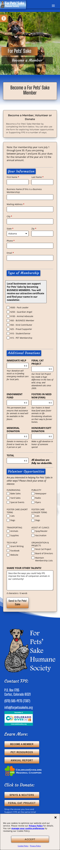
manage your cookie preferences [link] (27, 828)
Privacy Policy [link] (36, 825)
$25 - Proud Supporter (21, 329)
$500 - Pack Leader (19, 307)
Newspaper (40, 493)
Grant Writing (17, 546)
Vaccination (40, 535)
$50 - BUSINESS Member (22, 320)
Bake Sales (15, 493)
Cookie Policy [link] (23, 846)
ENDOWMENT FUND (14, 396)
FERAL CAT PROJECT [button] (22, 803)
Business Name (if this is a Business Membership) (24, 190)
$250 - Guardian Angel (21, 311)
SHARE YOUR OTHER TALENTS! (24, 568)
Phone (11, 240)
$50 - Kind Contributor (21, 324)
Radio (38, 497)
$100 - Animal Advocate (21, 316)
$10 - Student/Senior (20, 333)
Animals (14, 531)
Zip (33, 228)
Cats (12, 515)
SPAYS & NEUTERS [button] (22, 795)
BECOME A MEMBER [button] (21, 744)
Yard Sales (15, 497)
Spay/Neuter (41, 531)
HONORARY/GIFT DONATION (41, 429)
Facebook (14, 550)
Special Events (17, 502)
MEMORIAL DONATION (13, 429)
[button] (55, 817)
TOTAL (10, 455)
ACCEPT (30, 839)
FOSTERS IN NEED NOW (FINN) (41, 396)
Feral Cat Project (43, 549)
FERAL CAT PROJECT (37, 362)
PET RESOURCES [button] (22, 752)
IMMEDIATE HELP (16, 360)
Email (10, 252)
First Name (13, 177)
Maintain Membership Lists (44, 559)
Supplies (14, 535)
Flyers (38, 502)
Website (14, 554)
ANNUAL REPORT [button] (22, 760)
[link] (4, 18)
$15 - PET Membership (21, 337)
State (10, 228)
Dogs (12, 520)
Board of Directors (44, 553)
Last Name (37, 177)
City (9, 216)
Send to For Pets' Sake (17, 602)
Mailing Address (15, 204)
